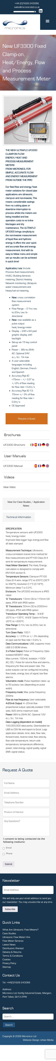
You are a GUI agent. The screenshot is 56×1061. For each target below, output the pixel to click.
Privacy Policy (9, 963)
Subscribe (10, 909)
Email (9, 848)
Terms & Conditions (12, 955)
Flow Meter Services (12, 941)
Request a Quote (26, 418)
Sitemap (6, 967)
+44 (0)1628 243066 (27, 3)
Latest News (9, 944)
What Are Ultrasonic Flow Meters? (20, 929)
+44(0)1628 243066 (18, 982)
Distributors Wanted (12, 948)
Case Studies (9, 933)
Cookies (6, 959)
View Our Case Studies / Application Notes (26, 504)
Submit (8, 864)
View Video (9, 487)
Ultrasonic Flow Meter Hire (16, 937)
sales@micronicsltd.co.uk (27, 7)
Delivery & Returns (11, 952)
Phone (9, 853)
